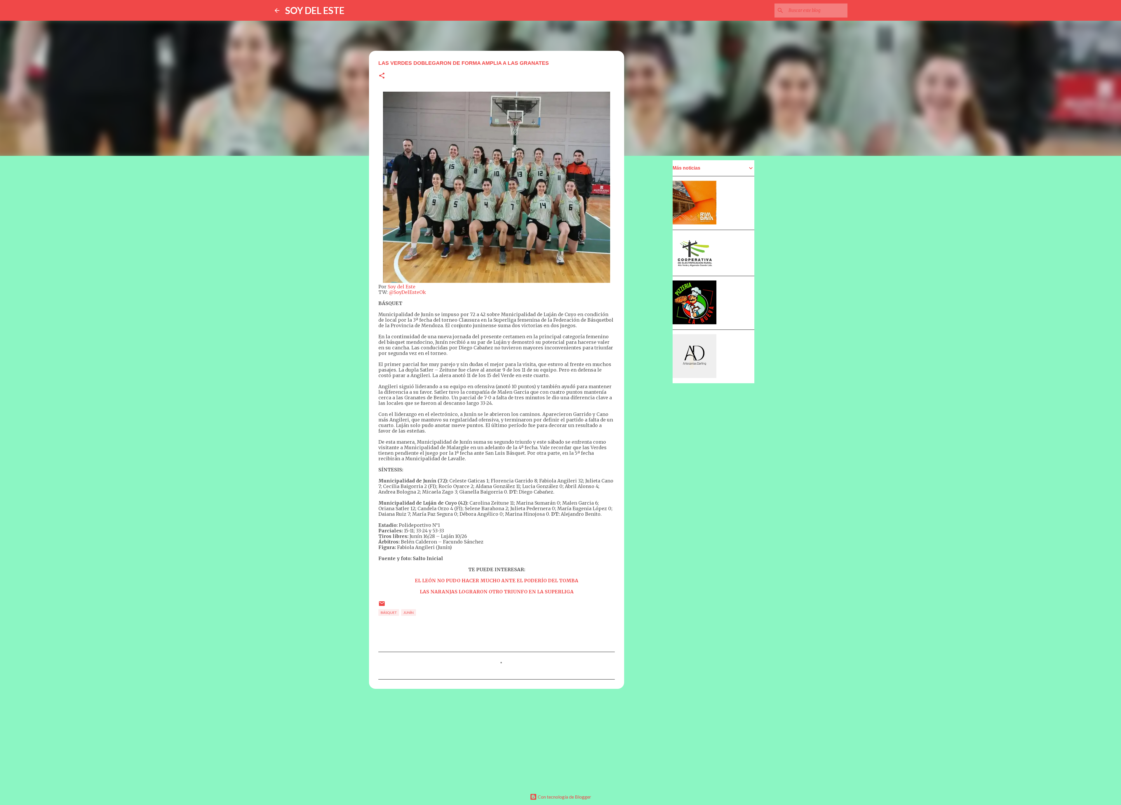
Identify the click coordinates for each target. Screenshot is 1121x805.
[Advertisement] (496, 738)
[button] (381, 76)
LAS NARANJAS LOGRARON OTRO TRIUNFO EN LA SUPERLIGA (497, 592)
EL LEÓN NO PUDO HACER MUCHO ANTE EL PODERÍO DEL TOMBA (496, 580)
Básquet (389, 612)
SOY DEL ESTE (314, 10)
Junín (408, 612)
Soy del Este (401, 287)
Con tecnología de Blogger (564, 796)
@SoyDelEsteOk (407, 292)
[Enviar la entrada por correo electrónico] (381, 606)
